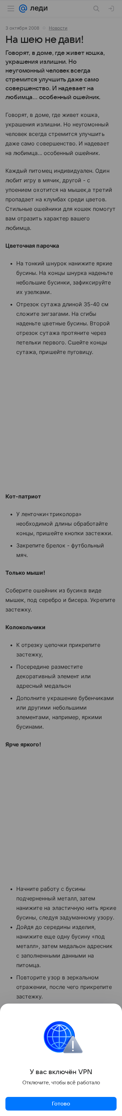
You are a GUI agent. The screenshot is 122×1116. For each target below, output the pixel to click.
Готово (61, 1104)
